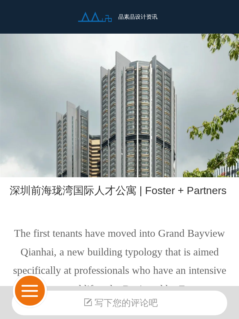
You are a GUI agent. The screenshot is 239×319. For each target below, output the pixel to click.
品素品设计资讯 (137, 17)
